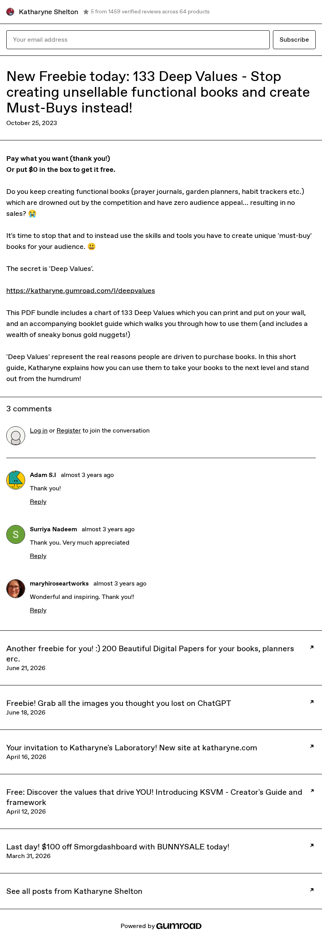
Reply (38, 501)
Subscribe (294, 39)
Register (69, 430)
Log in (39, 430)
